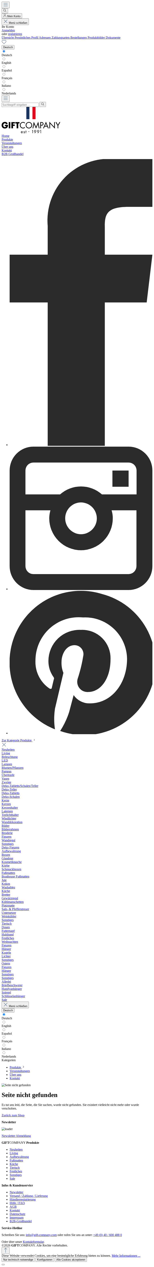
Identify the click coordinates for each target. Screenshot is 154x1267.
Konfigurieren (44, 1259)
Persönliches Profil (27, 37)
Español (7, 70)
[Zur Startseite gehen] (31, 132)
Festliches (16, 1171)
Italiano (6, 85)
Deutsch (7, 55)
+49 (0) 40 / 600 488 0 (107, 1235)
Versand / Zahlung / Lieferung (29, 1196)
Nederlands (9, 93)
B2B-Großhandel (21, 1221)
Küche (14, 1164)
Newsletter (16, 1192)
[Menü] (6, 5)
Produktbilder (97, 37)
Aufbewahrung (19, 1156)
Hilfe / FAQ (17, 1203)
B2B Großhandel (12, 154)
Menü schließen (18, 22)
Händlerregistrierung (23, 1199)
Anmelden (8, 30)
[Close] (3, 1264)
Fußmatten (16, 1160)
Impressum (16, 1217)
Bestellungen (79, 37)
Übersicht (8, 37)
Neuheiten (16, 1149)
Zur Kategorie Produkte (17, 740)
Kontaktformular (33, 1241)
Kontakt (15, 1210)
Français (7, 78)
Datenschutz (17, 1214)
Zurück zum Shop (13, 1115)
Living (14, 1153)
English (6, 62)
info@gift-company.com (41, 1235)
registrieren (15, 34)
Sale (12, 1178)
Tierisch (15, 1167)
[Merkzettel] (4, 43)
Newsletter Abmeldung (16, 1136)
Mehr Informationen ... (126, 1255)
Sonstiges (16, 1175)
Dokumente (113, 37)
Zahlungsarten (61, 37)
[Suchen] (5, 10)
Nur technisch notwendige (18, 1259)
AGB (13, 1206)
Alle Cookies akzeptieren (70, 1259)
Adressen (45, 37)
